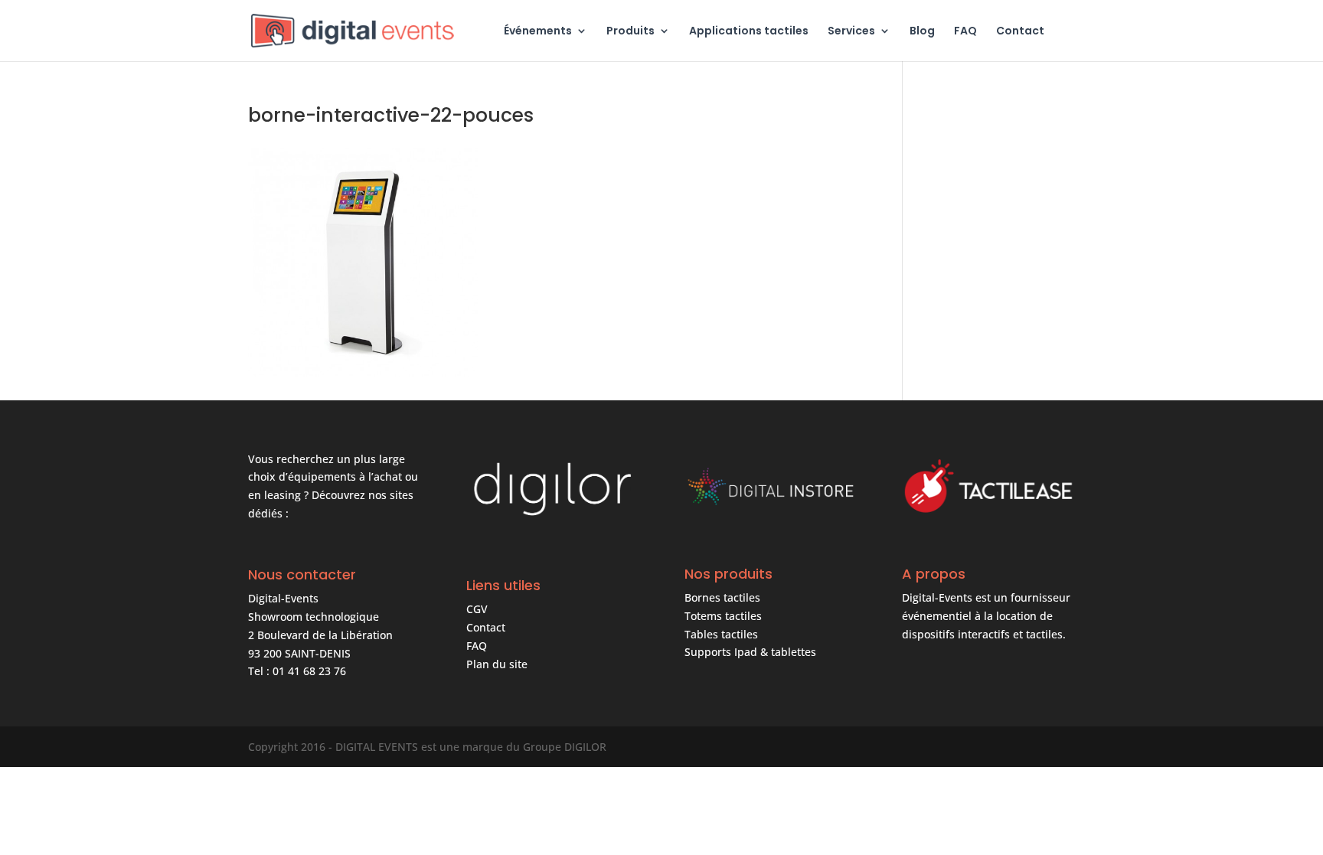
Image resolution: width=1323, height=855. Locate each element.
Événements (538, 31)
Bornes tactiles (722, 597)
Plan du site (497, 664)
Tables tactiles (721, 634)
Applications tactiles (748, 31)
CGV (477, 609)
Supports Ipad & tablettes (750, 652)
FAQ (965, 31)
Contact (1020, 31)
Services (851, 31)
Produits (630, 31)
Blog (922, 31)
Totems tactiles (723, 616)
